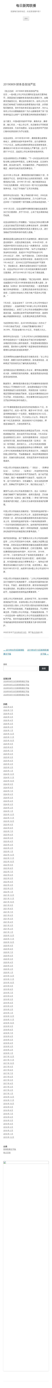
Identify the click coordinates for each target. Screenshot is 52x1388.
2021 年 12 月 (8, 895)
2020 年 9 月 (8, 945)
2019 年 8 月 (8, 989)
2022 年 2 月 (8, 888)
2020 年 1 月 (8, 972)
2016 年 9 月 (8, 1107)
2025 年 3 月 (8, 764)
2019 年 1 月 (8, 1012)
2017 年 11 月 (8, 1060)
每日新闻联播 (26, 5)
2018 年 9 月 (8, 1026)
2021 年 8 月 (8, 908)
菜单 (26, 18)
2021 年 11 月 (8, 898)
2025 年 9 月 (8, 744)
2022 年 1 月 (8, 891)
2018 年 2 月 (8, 1049)
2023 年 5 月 (8, 838)
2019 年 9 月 (8, 986)
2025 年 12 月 (8, 733)
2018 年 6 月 (8, 1036)
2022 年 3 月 (8, 885)
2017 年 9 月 (8, 1066)
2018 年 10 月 (8, 1023)
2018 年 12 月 (8, 1016)
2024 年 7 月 (8, 791)
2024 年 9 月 (8, 784)
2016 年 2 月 (8, 1130)
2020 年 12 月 (8, 935)
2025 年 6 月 (8, 754)
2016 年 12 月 (8, 1097)
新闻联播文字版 (9, 1149)
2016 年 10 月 (8, 1103)
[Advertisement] (26, 48)
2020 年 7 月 (8, 952)
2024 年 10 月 (8, 781)
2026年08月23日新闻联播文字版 (16, 681)
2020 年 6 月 (8, 955)
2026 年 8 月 (8, 707)
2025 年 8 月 (8, 747)
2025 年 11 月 (8, 737)
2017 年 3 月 (8, 1086)
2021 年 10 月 (8, 902)
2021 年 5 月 (8, 918)
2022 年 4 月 (8, 881)
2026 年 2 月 (8, 727)
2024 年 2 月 (8, 807)
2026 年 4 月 (8, 720)
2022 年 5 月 (8, 878)
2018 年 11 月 (8, 1019)
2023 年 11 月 (8, 817)
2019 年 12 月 (8, 975)
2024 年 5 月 (8, 797)
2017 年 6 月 (8, 1076)
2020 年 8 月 (8, 949)
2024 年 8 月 (8, 787)
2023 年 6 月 (8, 834)
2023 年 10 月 (8, 821)
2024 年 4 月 (8, 801)
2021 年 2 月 (8, 928)
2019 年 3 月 (8, 1006)
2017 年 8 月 (8, 1070)
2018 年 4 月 (8, 1043)
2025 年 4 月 (8, 760)
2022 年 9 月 (8, 865)
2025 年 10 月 (8, 740)
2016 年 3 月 (8, 1127)
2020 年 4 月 (8, 962)
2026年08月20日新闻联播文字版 (16, 691)
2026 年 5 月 (8, 717)
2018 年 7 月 (8, 1033)
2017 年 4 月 (8, 1083)
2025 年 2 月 (8, 767)
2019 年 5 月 (8, 999)
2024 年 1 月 (8, 811)
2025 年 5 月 (8, 757)
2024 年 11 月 (8, 777)
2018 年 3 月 (8, 1046)
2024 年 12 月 (8, 774)
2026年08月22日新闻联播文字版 (16, 684)
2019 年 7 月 (8, 992)
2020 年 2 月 (8, 969)
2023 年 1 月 (8, 851)
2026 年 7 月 (8, 710)
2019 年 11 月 (8, 979)
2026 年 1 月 (8, 730)
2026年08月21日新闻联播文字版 (16, 688)
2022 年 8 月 (8, 868)
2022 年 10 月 (8, 861)
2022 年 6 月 (8, 875)
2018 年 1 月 (8, 1053)
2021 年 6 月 (8, 915)
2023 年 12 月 (8, 814)
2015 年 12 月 (8, 1137)
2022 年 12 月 (8, 854)
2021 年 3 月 (8, 925)
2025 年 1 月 (8, 770)
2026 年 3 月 (8, 723)
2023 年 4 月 (8, 841)
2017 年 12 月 (8, 1056)
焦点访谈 (35, 632)
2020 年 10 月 (8, 942)
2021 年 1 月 (8, 932)
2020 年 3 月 (8, 965)
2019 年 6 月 (8, 996)
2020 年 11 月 (8, 939)
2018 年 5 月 (8, 1039)
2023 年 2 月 (8, 848)
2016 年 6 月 (8, 1117)
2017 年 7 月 (8, 1073)
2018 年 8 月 (8, 1029)
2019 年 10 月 (8, 982)
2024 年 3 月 (8, 804)
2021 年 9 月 (8, 905)
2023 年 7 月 (8, 831)
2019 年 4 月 (8, 1002)
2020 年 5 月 (8, 959)
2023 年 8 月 (8, 828)
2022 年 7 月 (8, 871)
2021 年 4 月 (8, 922)
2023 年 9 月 (8, 824)
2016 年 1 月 (8, 1134)
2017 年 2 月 (8, 1090)
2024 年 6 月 (8, 794)
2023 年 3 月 (8, 844)
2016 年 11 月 (8, 1100)
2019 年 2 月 (8, 1009)
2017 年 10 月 (8, 1063)
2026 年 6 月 (8, 713)
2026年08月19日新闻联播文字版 (16, 695)
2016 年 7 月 (8, 1113)
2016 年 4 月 (8, 1123)
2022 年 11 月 (8, 858)
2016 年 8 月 (8, 1110)
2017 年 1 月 (8, 1093)
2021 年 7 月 (8, 912)
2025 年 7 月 (8, 750)
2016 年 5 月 (8, 1120)
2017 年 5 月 (8, 1080)
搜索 (5, 664)
